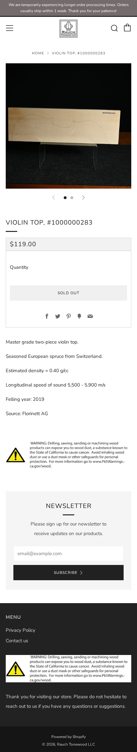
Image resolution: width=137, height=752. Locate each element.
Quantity (19, 267)
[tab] (65, 197)
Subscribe (65, 572)
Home (38, 53)
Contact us (17, 640)
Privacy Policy (20, 630)
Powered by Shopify (68, 736)
